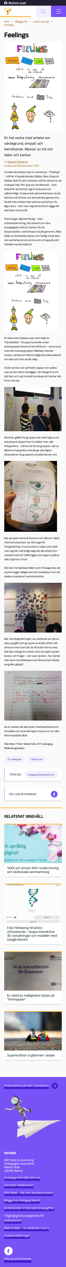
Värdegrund (37, 759)
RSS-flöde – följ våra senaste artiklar (28, 1193)
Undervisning (41, 21)
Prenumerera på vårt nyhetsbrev (26, 1085)
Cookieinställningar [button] (17, 1235)
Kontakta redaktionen (18, 1185)
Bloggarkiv (21, 21)
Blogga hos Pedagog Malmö (22, 1200)
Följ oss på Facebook (17, 1259)
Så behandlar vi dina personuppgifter (29, 1208)
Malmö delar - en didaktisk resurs (26, 1228)
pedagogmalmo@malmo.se (22, 1177)
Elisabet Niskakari (18, 161)
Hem (7, 21)
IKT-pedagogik (14, 759)
